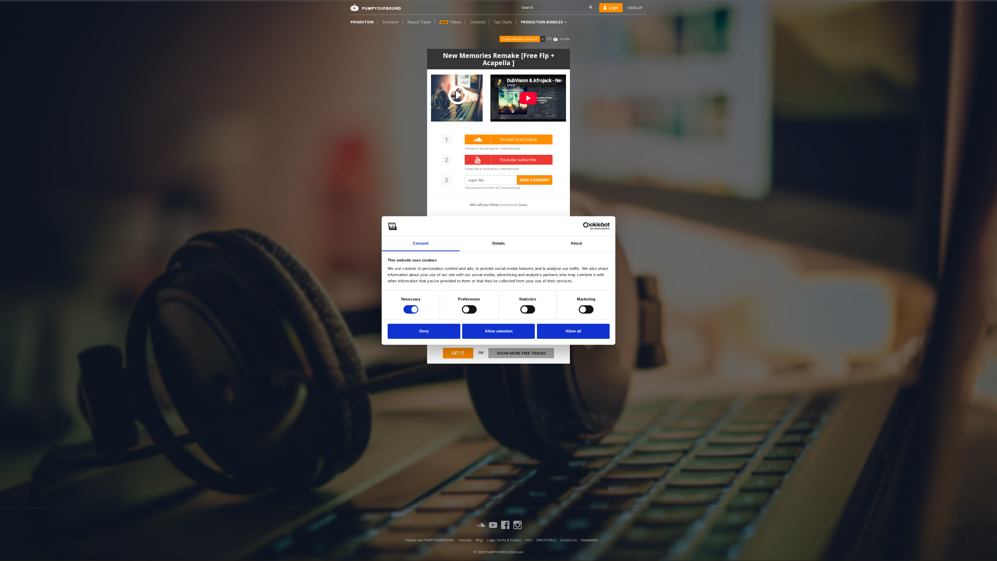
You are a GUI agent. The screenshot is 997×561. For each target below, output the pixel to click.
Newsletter (589, 540)
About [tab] (576, 243)
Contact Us (568, 540)
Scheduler (390, 21)
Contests (477, 21)
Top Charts (503, 21)
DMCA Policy (546, 540)
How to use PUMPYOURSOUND (430, 540)
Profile (565, 39)
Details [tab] (498, 243)
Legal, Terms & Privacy (504, 540)
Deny (424, 331)
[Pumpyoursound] (376, 7)
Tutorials (464, 540)
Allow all (573, 331)
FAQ (529, 540)
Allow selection (499, 331)
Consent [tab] (420, 243)
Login (613, 7)
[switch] (469, 309)
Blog (479, 540)
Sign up (635, 7)
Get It (458, 353)
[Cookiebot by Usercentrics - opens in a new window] (587, 226)
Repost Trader (419, 21)
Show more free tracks (521, 353)
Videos (451, 21)
